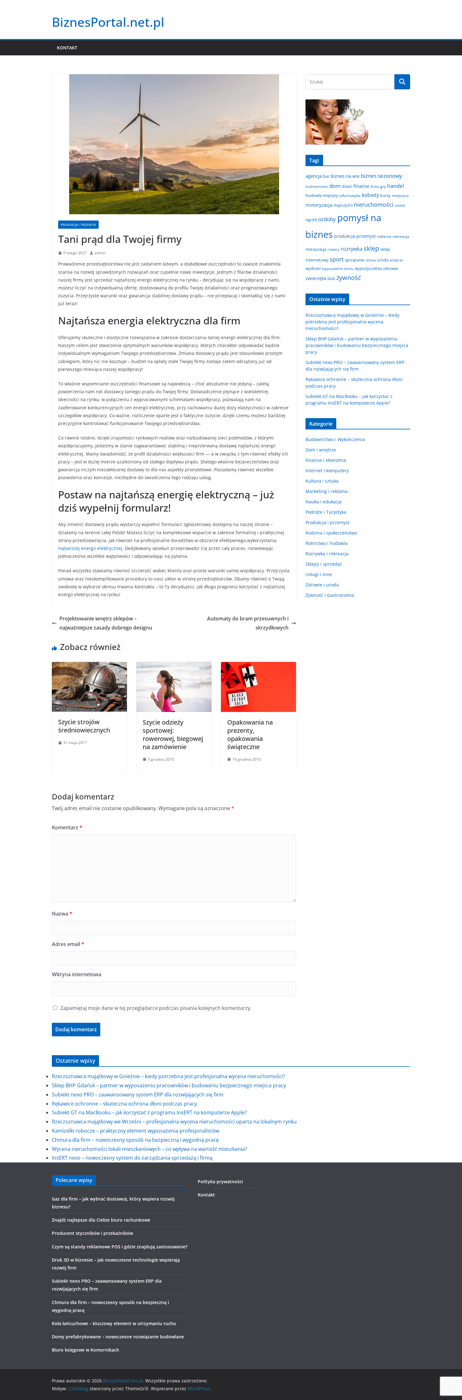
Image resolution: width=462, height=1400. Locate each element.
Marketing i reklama (326, 491)
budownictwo (316, 186)
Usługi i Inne (318, 574)
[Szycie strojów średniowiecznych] (89, 666)
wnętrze (396, 260)
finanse (361, 186)
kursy (385, 195)
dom (335, 185)
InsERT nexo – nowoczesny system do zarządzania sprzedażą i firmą (132, 1157)
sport (337, 259)
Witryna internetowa (76, 974)
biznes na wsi (345, 176)
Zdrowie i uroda (322, 585)
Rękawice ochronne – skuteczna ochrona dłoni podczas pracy (124, 1103)
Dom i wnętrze (320, 450)
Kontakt (67, 48)
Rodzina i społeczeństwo (331, 533)
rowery (333, 249)
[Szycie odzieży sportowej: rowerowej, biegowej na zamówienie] (174, 666)
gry (383, 186)
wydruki (313, 268)
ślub (331, 278)
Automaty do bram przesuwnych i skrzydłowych (248, 623)
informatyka (349, 195)
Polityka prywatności (220, 1181)
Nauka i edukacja (323, 502)
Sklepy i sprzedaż (323, 564)
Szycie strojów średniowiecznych (84, 726)
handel (395, 185)
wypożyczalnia (368, 268)
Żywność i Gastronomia (329, 595)
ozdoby (327, 219)
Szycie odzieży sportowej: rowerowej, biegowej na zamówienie (173, 734)
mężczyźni (343, 205)
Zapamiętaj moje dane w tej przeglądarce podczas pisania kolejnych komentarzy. (155, 1008)
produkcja (344, 236)
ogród (311, 219)
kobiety (370, 195)
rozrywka (351, 248)
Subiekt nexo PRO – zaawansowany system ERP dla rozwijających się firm (137, 1094)
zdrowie (390, 268)
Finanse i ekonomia (325, 460)
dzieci (347, 186)
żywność (348, 277)
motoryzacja (318, 205)
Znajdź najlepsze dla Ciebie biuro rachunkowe (101, 1220)
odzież (400, 205)
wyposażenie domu (338, 268)
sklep (371, 248)
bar (326, 176)
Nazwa (62, 913)
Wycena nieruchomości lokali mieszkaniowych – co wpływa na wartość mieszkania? (149, 1148)
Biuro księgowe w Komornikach (85, 1350)
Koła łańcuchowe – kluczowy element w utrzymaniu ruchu (114, 1323)
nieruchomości (373, 204)
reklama (384, 236)
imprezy (330, 195)
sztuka (371, 260)
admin (100, 252)
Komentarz (67, 827)
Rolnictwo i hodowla (326, 543)
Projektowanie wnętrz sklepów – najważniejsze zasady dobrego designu (105, 623)
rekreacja (401, 236)
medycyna (400, 195)
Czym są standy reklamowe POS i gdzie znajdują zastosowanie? (119, 1247)
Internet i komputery (327, 470)
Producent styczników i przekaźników (92, 1233)
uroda (382, 260)
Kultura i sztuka (321, 481)
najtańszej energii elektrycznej (90, 548)
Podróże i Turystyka (325, 512)
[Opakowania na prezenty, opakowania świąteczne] (258, 666)
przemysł (366, 236)
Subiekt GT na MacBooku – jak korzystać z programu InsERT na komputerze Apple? (149, 1112)
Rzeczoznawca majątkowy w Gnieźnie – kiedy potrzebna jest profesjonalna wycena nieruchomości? (352, 321)
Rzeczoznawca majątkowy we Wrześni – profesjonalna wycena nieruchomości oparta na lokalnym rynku (174, 1121)
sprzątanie (354, 260)
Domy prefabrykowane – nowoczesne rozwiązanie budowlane (118, 1337)
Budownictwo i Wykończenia (335, 439)
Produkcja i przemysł (78, 224)
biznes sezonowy (381, 175)
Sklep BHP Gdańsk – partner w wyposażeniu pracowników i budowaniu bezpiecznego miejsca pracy (356, 345)
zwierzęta (315, 278)
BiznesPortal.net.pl (108, 22)
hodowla (313, 195)
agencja (313, 176)
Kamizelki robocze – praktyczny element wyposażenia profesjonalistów (135, 1130)
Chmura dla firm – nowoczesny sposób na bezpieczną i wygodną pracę (135, 1139)
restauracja (315, 249)
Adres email (68, 944)
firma (375, 186)
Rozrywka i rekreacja (327, 554)
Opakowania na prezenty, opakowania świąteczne (250, 734)
